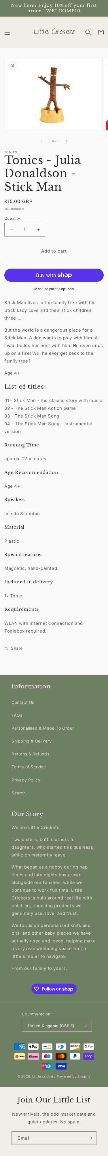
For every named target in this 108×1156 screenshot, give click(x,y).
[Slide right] (66, 141)
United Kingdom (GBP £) (51, 1025)
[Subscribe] (90, 1138)
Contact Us (23, 702)
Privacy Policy (26, 779)
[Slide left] (41, 141)
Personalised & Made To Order (43, 728)
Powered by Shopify (74, 1076)
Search (19, 792)
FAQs (17, 715)
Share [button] (17, 648)
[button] (7, 32)
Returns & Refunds (30, 753)
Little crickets (44, 1076)
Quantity (12, 218)
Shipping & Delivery (32, 740)
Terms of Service (29, 766)
